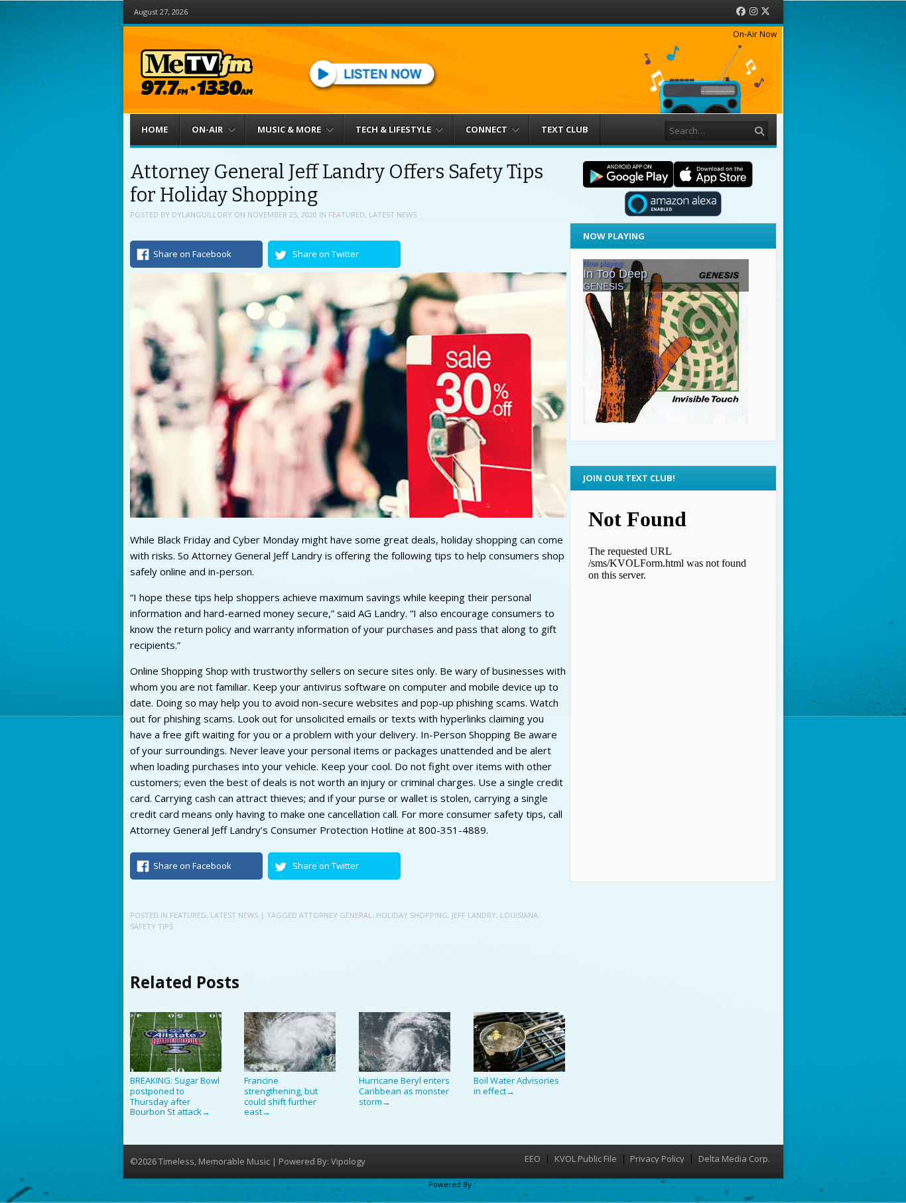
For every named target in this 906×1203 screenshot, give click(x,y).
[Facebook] (740, 12)
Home (154, 129)
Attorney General (335, 915)
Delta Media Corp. (734, 1159)
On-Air (207, 129)
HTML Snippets (399, 1184)
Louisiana (519, 915)
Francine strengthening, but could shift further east (281, 1095)
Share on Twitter (325, 254)
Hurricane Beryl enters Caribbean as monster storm (404, 1090)
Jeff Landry (474, 915)
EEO (533, 1159)
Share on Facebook (192, 254)
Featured (346, 214)
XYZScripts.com (505, 1184)
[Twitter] (765, 12)
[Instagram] (753, 12)
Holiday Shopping (412, 915)
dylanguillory (202, 214)
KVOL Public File (585, 1159)
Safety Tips (151, 926)
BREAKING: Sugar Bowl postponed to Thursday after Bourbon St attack (175, 1095)
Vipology (348, 1161)
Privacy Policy (657, 1159)
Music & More (289, 129)
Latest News (393, 214)
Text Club (564, 129)
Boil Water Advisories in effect (516, 1085)
